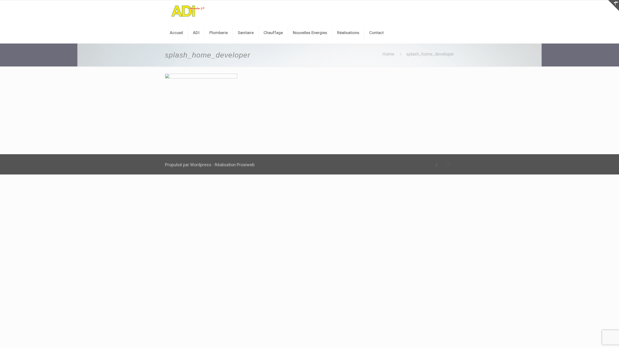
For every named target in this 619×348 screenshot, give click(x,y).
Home (388, 54)
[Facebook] (436, 165)
